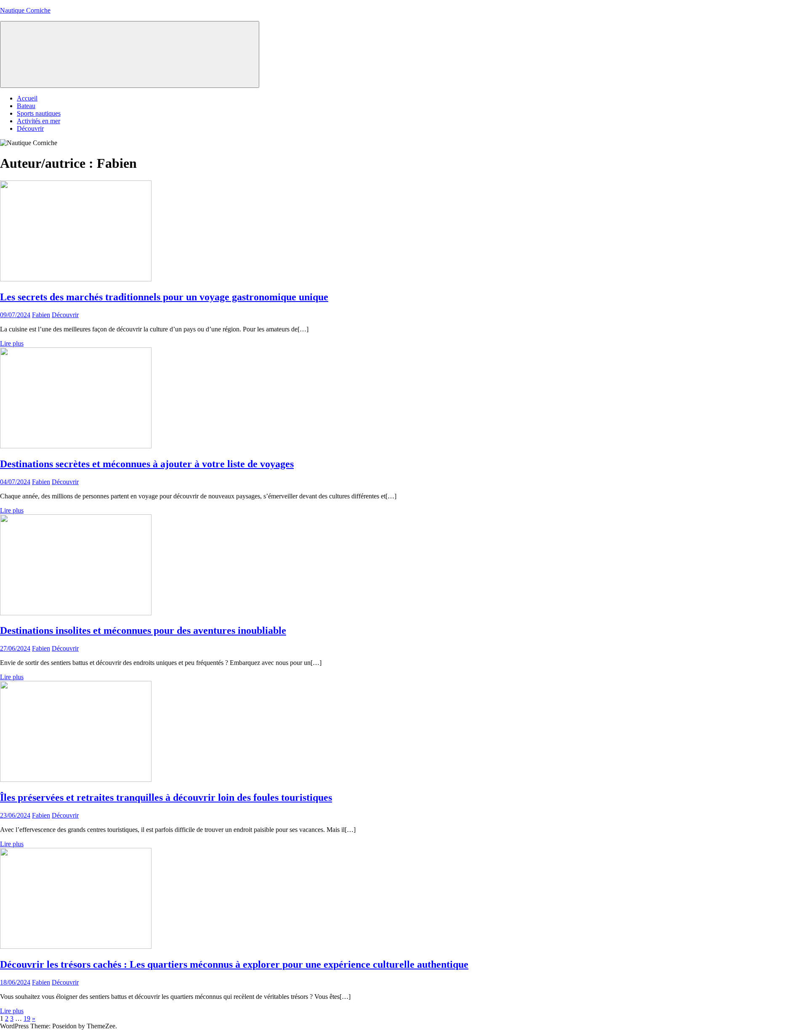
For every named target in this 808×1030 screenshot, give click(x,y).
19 (27, 1018)
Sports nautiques (39, 113)
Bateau (26, 105)
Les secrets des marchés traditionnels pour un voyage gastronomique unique (164, 296)
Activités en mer (38, 120)
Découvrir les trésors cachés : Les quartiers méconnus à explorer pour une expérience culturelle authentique (234, 964)
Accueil (27, 98)
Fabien (41, 314)
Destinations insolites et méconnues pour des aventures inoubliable (143, 630)
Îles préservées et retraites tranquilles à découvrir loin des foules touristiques (166, 797)
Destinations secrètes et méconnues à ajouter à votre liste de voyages (147, 463)
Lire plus (12, 343)
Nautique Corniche (25, 10)
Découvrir (30, 128)
